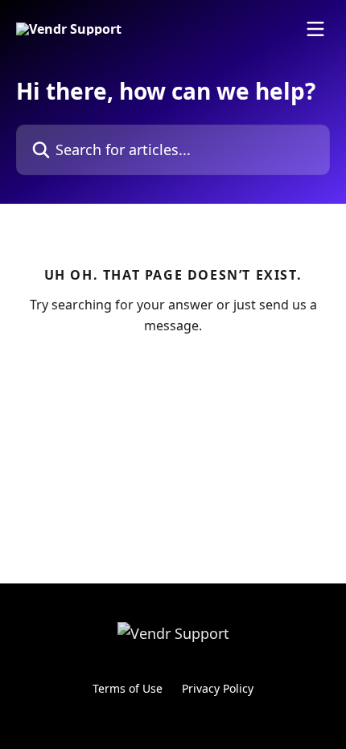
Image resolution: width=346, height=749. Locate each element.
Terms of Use (128, 688)
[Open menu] (315, 29)
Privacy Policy (217, 688)
